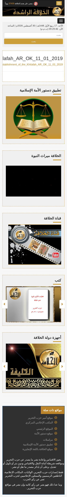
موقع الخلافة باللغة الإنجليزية (37, 449)
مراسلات (48, 439)
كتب (58, 280)
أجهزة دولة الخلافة (47, 338)
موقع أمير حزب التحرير (40, 417)
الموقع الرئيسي (44, 428)
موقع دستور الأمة (43, 433)
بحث (33, 41)
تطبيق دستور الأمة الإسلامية (38, 444)
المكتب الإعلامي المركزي (39, 422)
